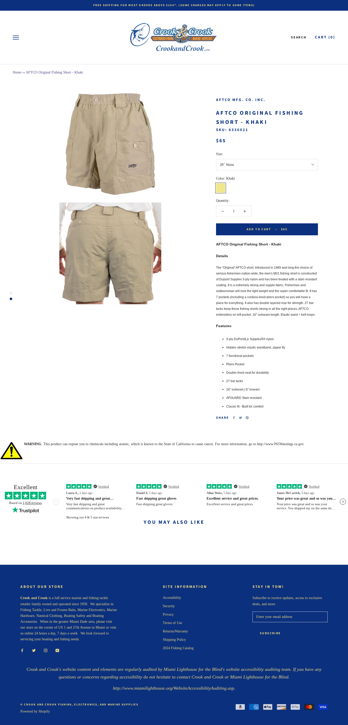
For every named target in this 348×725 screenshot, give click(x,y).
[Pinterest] (247, 417)
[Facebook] (233, 417)
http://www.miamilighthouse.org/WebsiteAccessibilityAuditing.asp (173, 688)
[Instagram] (45, 650)
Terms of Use (172, 623)
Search (299, 37)
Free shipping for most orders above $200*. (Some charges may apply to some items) (174, 5)
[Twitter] (240, 417)
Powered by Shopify (35, 711)
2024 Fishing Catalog (178, 648)
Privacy (168, 614)
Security (169, 606)
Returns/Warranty (175, 631)
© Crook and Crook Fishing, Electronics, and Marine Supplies (79, 704)
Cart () (325, 37)
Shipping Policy (174, 640)
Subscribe (270, 633)
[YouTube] (57, 650)
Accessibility (172, 598)
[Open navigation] (16, 37)
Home (17, 72)
